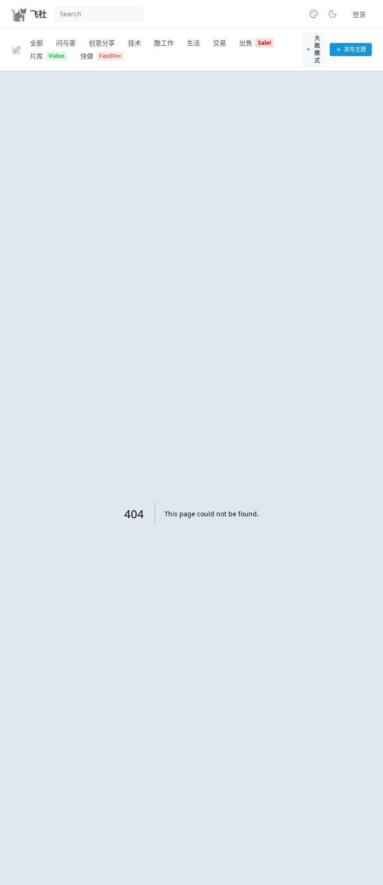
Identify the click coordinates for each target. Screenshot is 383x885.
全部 (36, 42)
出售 (255, 42)
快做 (100, 55)
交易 (219, 42)
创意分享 (102, 42)
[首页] (17, 49)
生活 (193, 42)
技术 (134, 42)
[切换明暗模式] (332, 14)
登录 (359, 14)
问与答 (66, 42)
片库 (47, 55)
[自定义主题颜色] (313, 14)
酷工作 (164, 42)
